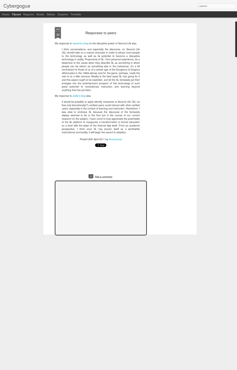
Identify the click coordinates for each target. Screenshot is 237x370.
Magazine (28, 14)
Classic (6, 14)
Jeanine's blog (80, 43)
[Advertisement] (166, 82)
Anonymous (115, 139)
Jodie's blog (79, 95)
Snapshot (63, 14)
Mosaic (40, 14)
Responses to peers (100, 32)
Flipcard (16, 14)
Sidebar (51, 14)
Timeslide (75, 14)
